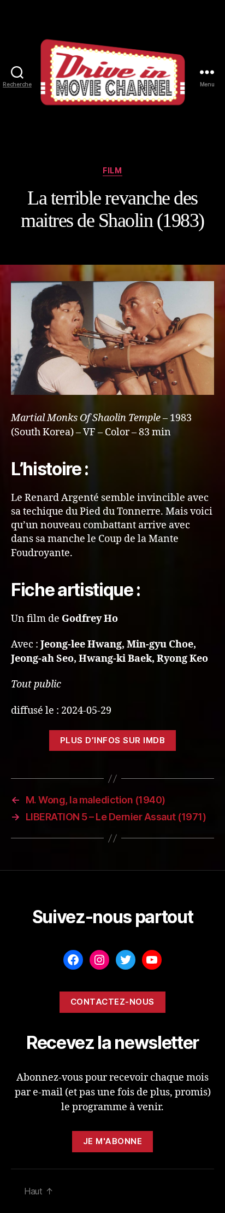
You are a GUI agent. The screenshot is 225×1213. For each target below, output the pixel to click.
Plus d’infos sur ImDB (112, 740)
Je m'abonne (113, 1141)
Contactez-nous (112, 1001)
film (112, 170)
